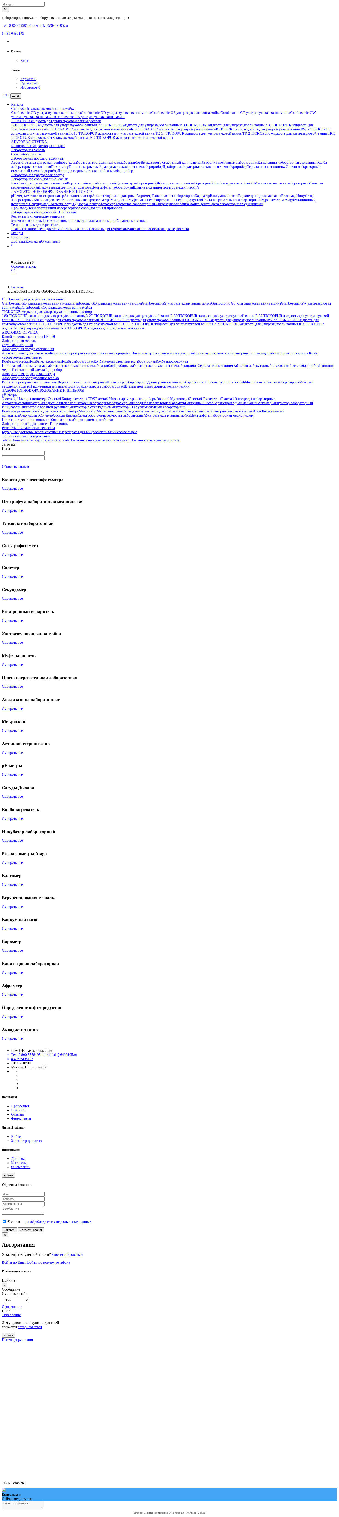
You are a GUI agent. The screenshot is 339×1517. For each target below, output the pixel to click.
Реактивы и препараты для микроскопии (84, 220)
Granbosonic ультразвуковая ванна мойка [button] (33, 299)
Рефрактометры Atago (276, 200)
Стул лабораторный (26, 154)
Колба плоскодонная (172, 361)
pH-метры (19, 196)
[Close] (5, 9)
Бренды (17, 233)
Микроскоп (119, 200)
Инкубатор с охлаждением (90, 407)
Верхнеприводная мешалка (259, 196)
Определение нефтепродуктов (178, 200)
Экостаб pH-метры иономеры (25, 399)
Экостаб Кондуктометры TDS (71, 399)
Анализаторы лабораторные (114, 196)
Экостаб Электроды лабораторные (248, 399)
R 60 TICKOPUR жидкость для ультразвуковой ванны (258, 129)
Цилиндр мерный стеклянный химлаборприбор (95, 171)
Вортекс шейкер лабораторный (91, 183)
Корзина (28, 79)
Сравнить (29, 83)
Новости (18, 1110)
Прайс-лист (20, 1106)
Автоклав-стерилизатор (45, 196)
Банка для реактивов (43, 162)
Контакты (33, 241)
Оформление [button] (12, 1307)
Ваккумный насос (224, 196)
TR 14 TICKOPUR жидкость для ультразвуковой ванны (198, 133)
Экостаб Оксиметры (205, 399)
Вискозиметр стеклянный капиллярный (172, 162)
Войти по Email (14, 1262)
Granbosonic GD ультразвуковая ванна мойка (116, 113)
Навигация (19, 237)
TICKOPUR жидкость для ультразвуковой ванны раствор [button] (47, 312)
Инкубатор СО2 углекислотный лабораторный (148, 407)
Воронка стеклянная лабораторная (230, 162)
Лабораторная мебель (28, 150)
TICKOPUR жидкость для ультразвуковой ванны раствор (56, 121)
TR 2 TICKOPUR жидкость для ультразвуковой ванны (285, 133)
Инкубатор (10, 407)
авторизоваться (30, 1327)
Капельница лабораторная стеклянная (287, 162)
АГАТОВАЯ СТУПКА (29, 142)
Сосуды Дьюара (74, 204)
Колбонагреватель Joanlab (234, 183)
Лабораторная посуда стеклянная (37, 158)
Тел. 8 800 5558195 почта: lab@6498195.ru (35, 25)
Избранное (30, 87)
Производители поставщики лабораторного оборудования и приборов (66, 208)
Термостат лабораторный (135, 204)
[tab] (34, 1307)
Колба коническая (16, 361)
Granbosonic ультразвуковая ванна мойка (43, 108)
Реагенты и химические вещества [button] (28, 428)
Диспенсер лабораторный (136, 183)
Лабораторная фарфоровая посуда (37, 175)
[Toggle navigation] (15, 96)
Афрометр (144, 196)
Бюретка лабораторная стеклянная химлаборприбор (100, 162)
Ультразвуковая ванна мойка (177, 204)
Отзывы (17, 1114)
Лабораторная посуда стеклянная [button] (28, 349)
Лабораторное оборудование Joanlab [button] (30, 378)
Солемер (55, 204)
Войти (16, 1136)
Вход (24, 60)
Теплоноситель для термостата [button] (26, 436)
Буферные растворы (27, 220)
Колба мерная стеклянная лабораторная (125, 361)
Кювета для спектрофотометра (86, 200)
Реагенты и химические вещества (37, 216)
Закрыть (9, 1230)
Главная (17, 287)
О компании (50, 241)
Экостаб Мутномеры (173, 399)
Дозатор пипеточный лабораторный (185, 183)
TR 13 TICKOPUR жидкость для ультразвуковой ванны (111, 133)
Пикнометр (60, 167)
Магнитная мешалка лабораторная (281, 183)
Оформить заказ (23, 266)
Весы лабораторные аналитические (39, 183)
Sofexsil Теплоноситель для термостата (158, 229)
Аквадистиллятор (78, 196)
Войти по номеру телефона (48, 1262)
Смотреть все (12, 488)
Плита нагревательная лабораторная (230, 200)
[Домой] (2, 96)
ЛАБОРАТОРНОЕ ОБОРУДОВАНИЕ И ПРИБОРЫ (52, 191)
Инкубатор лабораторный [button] (292, 403)
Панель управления (17, 1340)
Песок (47, 220)
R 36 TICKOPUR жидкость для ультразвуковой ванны (173, 129)
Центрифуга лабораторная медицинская (231, 204)
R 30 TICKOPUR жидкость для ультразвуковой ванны (222, 125)
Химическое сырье (131, 220)
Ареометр (19, 162)
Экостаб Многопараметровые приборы (126, 399)
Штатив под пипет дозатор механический (166, 187)
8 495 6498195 (13, 33)
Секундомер (38, 204)
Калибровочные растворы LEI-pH (38, 146)
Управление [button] (11, 1315)
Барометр (202, 196)
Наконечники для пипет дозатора (65, 187)
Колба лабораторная (78, 361)
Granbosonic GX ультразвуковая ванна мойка (90, 117)
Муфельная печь (141, 200)
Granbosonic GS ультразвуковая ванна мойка (185, 113)
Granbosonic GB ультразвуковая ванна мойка (46, 113)
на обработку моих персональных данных (58, 1222)
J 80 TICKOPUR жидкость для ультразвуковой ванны (53, 125)
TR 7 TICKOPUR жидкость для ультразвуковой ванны (130, 137)
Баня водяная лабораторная (173, 196)
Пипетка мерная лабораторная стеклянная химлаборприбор (116, 167)
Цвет (6, 1311)
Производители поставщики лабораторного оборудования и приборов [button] (57, 419)
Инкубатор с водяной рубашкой (44, 407)
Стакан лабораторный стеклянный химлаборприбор (278, 365)
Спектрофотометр (101, 204)
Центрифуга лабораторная (112, 187)
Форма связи (21, 1118)
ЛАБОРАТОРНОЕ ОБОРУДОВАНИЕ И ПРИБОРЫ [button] (43, 390)
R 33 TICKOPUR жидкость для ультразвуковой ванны (88, 129)
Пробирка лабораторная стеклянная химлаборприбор (205, 167)
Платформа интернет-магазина (151, 1512)
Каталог (17, 104)
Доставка (18, 241)
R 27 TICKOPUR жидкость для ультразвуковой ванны (137, 125)
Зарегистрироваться (26, 1141)
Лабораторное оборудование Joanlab (39, 179)
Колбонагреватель (48, 200)
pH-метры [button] (10, 395)
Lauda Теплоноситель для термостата (99, 229)
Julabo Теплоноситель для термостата (40, 229)
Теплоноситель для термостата (35, 225)
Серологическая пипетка (266, 167)
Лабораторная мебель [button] (19, 341)
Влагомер (288, 196)
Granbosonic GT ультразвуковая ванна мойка (255, 113)
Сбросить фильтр (15, 466)
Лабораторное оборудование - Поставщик (44, 212)
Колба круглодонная (46, 361)
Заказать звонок (31, 1230)
